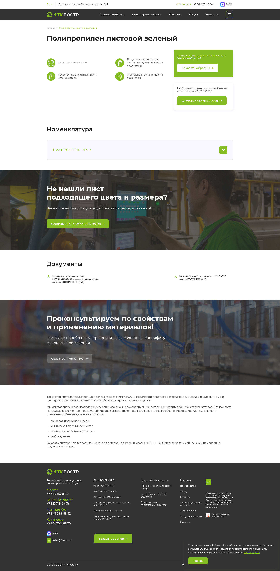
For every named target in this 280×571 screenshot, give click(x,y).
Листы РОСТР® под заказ (107, 497)
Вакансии (185, 522)
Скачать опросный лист (200, 101)
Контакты (212, 14)
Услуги (193, 14)
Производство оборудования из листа (153, 503)
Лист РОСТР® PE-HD (105, 491)
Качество (175, 14)
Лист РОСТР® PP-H (104, 486)
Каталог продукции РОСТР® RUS (220, 515)
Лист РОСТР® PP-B (104, 480)
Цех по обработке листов (154, 480)
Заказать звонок (111, 538)
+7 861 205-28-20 (203, 4)
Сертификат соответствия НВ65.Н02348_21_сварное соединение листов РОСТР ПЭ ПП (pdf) (75, 279)
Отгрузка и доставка (191, 516)
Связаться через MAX (67, 358)
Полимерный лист (112, 14)
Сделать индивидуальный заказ (76, 224)
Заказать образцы (196, 68)
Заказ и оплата (188, 510)
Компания (185, 480)
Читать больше (252, 552)
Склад (183, 491)
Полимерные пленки (146, 14)
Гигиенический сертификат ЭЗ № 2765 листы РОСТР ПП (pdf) (202, 278)
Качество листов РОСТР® (108, 510)
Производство (188, 486)
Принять (198, 561)
